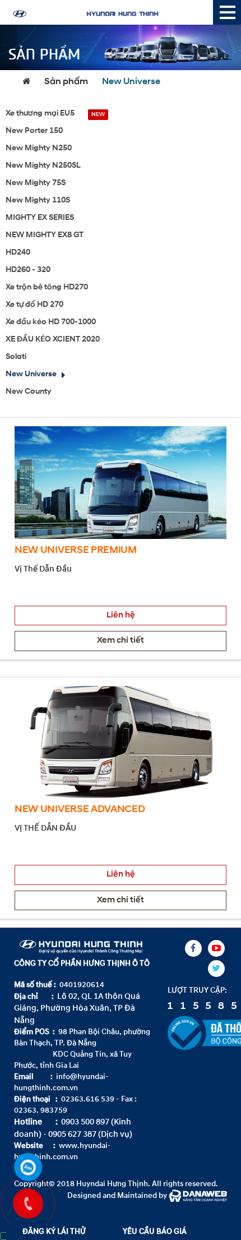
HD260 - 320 (28, 270)
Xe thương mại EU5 (40, 113)
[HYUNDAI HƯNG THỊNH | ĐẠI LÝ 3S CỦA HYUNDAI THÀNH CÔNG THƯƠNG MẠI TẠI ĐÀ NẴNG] (109, 12)
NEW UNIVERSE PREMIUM (76, 551)
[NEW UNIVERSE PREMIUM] (120, 482)
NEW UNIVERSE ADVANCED (80, 810)
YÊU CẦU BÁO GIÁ (155, 1231)
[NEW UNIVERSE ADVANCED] (120, 741)
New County (29, 392)
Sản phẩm (66, 81)
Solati (16, 357)
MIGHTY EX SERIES (40, 218)
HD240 (18, 252)
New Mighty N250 (39, 148)
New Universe (131, 81)
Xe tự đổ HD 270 (34, 305)
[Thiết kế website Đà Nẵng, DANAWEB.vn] (198, 1195)
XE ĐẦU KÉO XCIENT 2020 (53, 339)
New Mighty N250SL (43, 166)
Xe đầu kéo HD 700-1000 (51, 322)
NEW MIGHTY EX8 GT (45, 235)
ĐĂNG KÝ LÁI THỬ (54, 1231)
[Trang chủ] (29, 82)
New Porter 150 (34, 131)
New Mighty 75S (36, 183)
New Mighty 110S (38, 200)
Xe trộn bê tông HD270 (47, 287)
